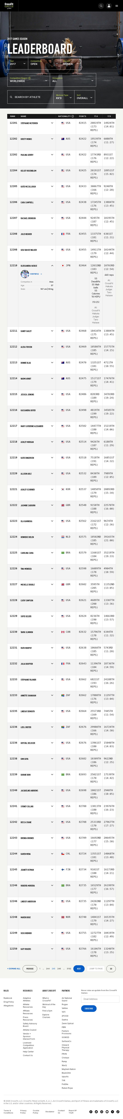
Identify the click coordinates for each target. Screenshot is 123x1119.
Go (111, 969)
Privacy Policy (23, 1111)
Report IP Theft (73, 1111)
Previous (29, 969)
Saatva (65, 1020)
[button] (117, 6)
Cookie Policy (36, 1111)
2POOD (65, 1016)
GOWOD (65, 1037)
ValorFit (65, 1077)
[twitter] (96, 1111)
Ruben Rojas (67, 1088)
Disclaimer (49, 1112)
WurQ (64, 1065)
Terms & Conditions (8, 1111)
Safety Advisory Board (30, 1024)
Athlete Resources (28, 1005)
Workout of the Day (48, 1005)
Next (79, 969)
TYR (63, 1080)
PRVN (64, 1054)
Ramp (64, 1061)
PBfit (64, 1027)
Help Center (28, 1051)
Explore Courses (46, 1016)
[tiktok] (117, 1111)
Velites (65, 1008)
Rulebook (8, 998)
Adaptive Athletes (27, 999)
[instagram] (101, 1111)
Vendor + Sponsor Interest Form (29, 1036)
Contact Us (28, 1055)
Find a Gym (47, 1011)
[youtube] (107, 1111)
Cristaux (65, 1058)
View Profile (34, 274)
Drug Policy (9, 1002)
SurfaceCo (66, 1041)
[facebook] (90, 1111)
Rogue (65, 1004)
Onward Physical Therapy (65, 1047)
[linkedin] (112, 1111)
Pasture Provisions (66, 1032)
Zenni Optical (68, 1023)
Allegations (9, 1005)
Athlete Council (29, 1030)
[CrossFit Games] (9, 5)
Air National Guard (67, 999)
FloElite (65, 1084)
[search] (101, 6)
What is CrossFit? (46, 999)
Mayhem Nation (69, 1069)
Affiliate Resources (28, 1012)
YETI (63, 1012)
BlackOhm (66, 1073)
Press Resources (28, 1018)
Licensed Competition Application (28, 1045)
